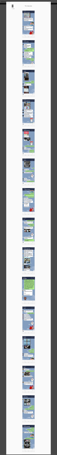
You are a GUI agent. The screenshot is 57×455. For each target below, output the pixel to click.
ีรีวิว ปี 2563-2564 (28, 6)
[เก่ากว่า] (9, 2)
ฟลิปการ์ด (4, 3)
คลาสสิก (1, 3)
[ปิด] (49, 2)
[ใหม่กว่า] (7, 2)
